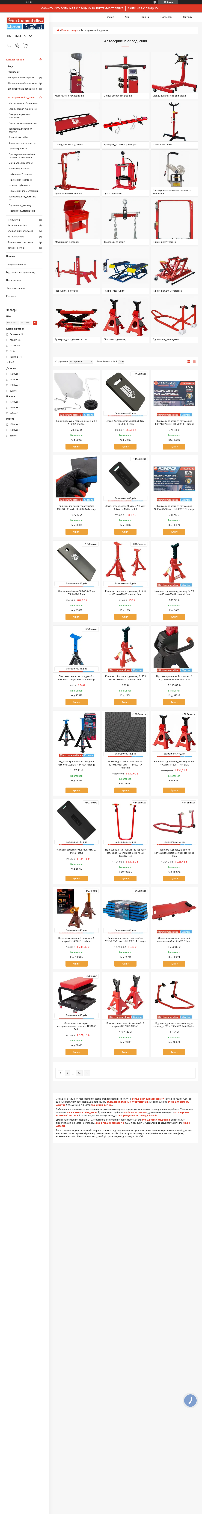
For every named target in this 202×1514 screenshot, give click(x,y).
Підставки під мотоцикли (22, 211)
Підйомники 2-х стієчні (20, 174)
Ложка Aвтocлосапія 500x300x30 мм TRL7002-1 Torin (125, 422)
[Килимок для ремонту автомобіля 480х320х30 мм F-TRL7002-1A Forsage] (76, 478)
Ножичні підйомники (19, 185)
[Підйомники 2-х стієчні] (174, 221)
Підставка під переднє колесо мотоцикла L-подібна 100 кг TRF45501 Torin (174, 852)
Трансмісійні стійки (18, 137)
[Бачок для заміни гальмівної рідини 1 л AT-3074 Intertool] (76, 393)
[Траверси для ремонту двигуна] (125, 124)
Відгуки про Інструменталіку (21, 272)
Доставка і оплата (15, 288)
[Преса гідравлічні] (125, 173)
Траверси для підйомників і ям (23, 198)
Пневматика (14, 220)
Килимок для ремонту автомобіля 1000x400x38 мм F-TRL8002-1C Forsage (174, 507)
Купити (76, 446)
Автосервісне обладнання (21, 97)
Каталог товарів (15, 59)
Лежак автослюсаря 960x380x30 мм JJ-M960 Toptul (76, 851)
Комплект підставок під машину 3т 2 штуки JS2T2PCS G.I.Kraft (125, 1025)
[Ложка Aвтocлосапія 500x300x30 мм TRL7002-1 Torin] (125, 393)
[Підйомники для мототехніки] (174, 270)
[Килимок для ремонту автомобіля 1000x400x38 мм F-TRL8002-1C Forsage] (174, 478)
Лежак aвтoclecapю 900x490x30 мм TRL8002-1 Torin (76, 593)
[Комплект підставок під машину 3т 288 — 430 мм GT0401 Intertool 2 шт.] (174, 564)
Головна (110, 17)
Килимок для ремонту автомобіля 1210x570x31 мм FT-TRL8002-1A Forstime (125, 764)
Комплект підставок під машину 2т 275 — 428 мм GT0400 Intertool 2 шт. (125, 678)
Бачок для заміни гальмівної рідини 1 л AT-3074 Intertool (76, 422)
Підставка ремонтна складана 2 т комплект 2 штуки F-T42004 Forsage (76, 678)
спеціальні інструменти (135, 1112)
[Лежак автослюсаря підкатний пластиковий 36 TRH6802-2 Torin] (174, 910)
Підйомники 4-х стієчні (20, 180)
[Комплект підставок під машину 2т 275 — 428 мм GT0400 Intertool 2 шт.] (125, 649)
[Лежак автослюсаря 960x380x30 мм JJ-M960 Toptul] (76, 822)
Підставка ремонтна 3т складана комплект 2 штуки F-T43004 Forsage (76, 763)
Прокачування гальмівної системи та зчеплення (22, 156)
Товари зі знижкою (16, 264)
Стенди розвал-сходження (23, 109)
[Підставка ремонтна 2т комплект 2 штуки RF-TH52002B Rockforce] (174, 649)
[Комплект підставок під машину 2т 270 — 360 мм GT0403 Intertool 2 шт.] (125, 564)
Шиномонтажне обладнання (22, 89)
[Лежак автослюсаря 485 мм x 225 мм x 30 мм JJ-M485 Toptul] (125, 478)
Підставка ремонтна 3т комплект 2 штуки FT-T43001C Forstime (76, 939)
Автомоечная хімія (17, 225)
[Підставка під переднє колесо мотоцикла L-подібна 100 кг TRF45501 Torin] (174, 822)
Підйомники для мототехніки (24, 191)
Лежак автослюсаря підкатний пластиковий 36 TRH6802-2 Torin (174, 939)
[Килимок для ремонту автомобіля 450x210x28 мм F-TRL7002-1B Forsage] (174, 393)
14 (79, 1073)
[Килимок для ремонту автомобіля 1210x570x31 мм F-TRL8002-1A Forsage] (125, 910)
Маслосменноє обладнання (23, 103)
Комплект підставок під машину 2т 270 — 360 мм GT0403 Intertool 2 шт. (125, 593)
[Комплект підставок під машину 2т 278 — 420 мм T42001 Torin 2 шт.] (174, 734)
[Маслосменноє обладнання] (76, 75)
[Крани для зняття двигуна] (76, 173)
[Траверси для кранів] (125, 221)
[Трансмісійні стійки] (174, 124)
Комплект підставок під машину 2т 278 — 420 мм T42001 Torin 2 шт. (174, 763)
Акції (10, 66)
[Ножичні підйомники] (125, 270)
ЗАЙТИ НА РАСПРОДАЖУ (143, 8)
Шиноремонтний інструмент (22, 83)
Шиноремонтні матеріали (21, 77)
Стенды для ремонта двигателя (19, 116)
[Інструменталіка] (24, 23)
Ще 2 (11, 362)
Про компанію (13, 280)
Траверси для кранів (19, 168)
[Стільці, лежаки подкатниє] (76, 124)
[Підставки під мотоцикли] (174, 319)
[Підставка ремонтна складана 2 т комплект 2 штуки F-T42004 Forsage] (76, 649)
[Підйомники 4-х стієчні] (76, 270)
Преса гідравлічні (18, 148)
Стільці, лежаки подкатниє (22, 123)
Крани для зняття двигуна (22, 143)
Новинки (10, 256)
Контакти (11, 296)
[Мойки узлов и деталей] (76, 221)
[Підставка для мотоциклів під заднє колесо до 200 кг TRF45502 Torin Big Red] (174, 995)
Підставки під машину (20, 205)
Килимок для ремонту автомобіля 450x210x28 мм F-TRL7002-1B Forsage (174, 422)
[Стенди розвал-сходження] (125, 75)
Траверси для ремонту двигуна (20, 130)
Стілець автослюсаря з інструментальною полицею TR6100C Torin (76, 1026)
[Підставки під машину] (125, 319)
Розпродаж (14, 72)
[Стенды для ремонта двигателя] (174, 75)
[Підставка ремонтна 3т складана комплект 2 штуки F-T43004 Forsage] (76, 734)
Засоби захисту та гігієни (20, 242)
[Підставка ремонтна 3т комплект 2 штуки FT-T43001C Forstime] (76, 910)
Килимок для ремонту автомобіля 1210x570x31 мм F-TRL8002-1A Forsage (125, 939)
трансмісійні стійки (101, 1105)
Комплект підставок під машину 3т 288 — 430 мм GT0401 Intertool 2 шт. (174, 593)
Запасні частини (16, 248)
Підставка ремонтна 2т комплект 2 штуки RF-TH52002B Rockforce (174, 678)
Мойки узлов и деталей (21, 163)
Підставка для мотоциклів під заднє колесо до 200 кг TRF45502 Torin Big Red (174, 1025)
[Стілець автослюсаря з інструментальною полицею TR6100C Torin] (76, 995)
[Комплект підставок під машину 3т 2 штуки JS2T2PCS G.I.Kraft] (125, 995)
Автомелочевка (16, 236)
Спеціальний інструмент (20, 231)
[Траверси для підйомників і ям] (76, 319)
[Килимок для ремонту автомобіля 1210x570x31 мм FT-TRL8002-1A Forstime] (125, 734)
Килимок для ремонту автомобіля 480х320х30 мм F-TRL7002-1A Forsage (76, 507)
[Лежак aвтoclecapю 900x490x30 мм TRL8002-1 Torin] (76, 564)
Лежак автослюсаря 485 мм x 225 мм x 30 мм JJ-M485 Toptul (125, 507)
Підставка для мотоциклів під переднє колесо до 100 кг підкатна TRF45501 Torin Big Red (125, 852)
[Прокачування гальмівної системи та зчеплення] (174, 173)
